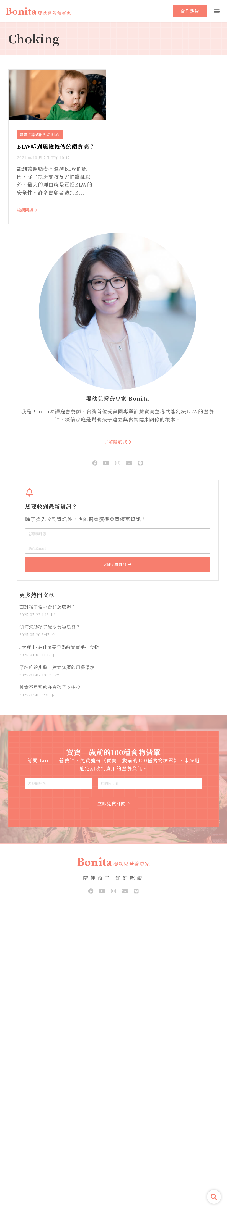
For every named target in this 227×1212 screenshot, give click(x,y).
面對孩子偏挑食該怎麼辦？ (47, 607)
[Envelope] (129, 463)
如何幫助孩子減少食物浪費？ (50, 627)
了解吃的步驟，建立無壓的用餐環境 (57, 667)
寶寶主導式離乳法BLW (40, 134)
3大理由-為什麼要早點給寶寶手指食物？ (61, 647)
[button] (216, 11)
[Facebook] (95, 463)
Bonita (21, 13)
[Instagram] (117, 463)
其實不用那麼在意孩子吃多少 (50, 687)
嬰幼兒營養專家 (54, 13)
